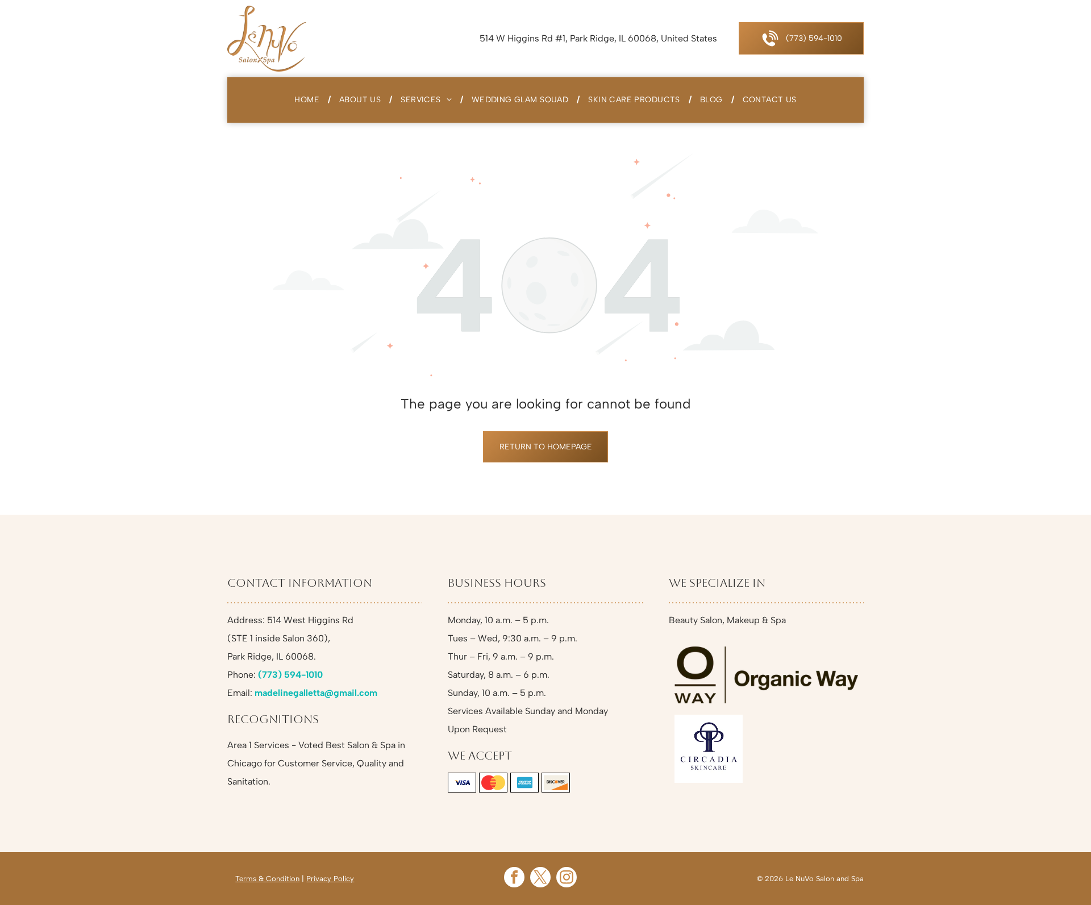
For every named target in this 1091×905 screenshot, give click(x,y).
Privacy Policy (330, 878)
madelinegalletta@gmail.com (316, 692)
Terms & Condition (267, 878)
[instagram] (566, 878)
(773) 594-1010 (290, 674)
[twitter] (540, 878)
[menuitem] (308, 100)
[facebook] (514, 878)
